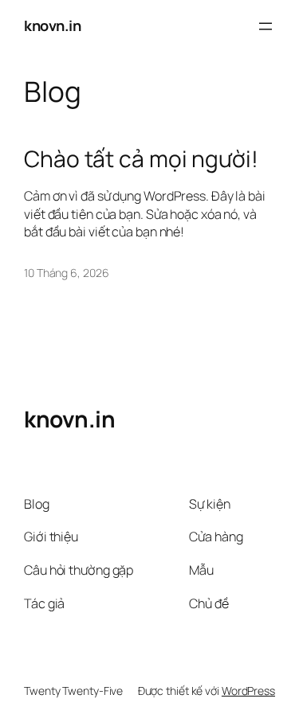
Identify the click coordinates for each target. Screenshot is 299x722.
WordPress (248, 690)
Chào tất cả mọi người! (141, 159)
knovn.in (52, 25)
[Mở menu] (265, 26)
